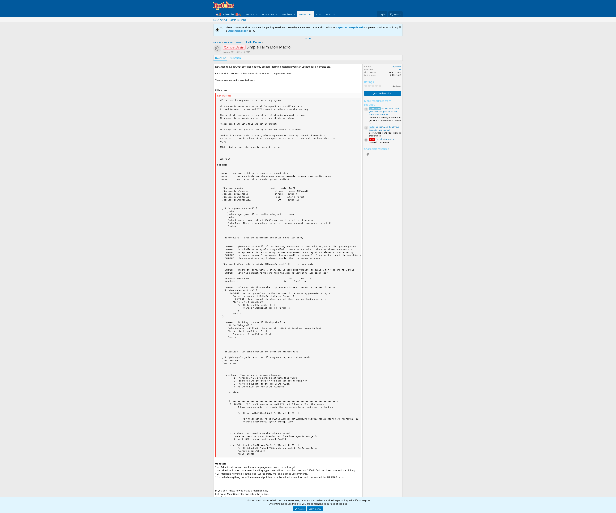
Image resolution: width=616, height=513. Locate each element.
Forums (250, 14)
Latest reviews (220, 19)
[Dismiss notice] (399, 27)
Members (287, 14)
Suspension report (238, 30)
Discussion (235, 57)
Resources (305, 14)
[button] (257, 14)
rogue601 (229, 52)
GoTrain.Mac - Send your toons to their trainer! (384, 128)
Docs (329, 14)
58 (400, 69)
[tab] (306, 38)
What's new (268, 14)
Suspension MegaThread (349, 27)
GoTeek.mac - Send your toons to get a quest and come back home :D (384, 111)
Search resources (238, 19)
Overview (220, 57)
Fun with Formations (382, 139)
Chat (318, 14)
